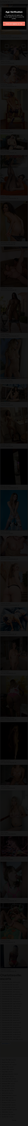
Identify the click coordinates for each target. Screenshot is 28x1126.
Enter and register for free (14, 24)
